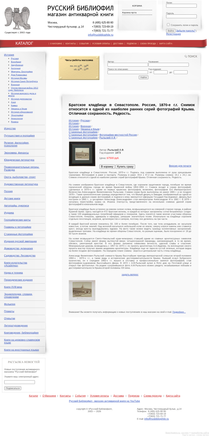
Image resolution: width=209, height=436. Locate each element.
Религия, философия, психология (16, 144)
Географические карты (17, 220)
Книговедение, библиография (21, 332)
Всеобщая (16, 62)
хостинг (185, 433)
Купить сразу (125, 166)
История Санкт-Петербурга (24, 81)
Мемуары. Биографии (22, 71)
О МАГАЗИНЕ (56, 44)
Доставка (118, 395)
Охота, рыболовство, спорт (20, 177)
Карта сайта (173, 395)
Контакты (65, 395)
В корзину (107, 166)
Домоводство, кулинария (18, 248)
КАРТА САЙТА (165, 44)
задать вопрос (130, 274)
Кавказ (14, 105)
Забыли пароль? (186, 30)
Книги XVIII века (13, 287)
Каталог (33, 395)
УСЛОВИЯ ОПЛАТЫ (101, 44)
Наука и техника (13, 272)
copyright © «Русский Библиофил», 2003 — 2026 (94, 410)
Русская (15, 58)
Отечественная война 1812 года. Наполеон (23, 89)
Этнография (17, 115)
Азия (13, 102)
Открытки (9, 318)
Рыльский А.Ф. (107, 137)
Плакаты (9, 311)
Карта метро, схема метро (195, 435)
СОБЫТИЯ (84, 44)
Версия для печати (180, 165)
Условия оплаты (99, 395)
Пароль (170, 13)
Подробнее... (179, 312)
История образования (22, 112)
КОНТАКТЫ (71, 44)
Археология (17, 118)
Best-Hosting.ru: (173, 433)
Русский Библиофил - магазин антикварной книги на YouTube (104, 401)
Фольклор (9, 304)
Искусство (10, 128)
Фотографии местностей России (118, 134)
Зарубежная (17, 65)
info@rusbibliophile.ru (100, 34)
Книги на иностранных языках (21, 349)
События (80, 395)
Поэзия (8, 191)
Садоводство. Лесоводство (20, 255)
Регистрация (173, 34)
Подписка (133, 395)
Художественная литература (21, 184)
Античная (15, 68)
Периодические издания (18, 279)
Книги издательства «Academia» (15, 264)
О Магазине (49, 395)
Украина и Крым (19, 109)
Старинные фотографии (18, 234)
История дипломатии (21, 99)
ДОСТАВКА (118, 44)
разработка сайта (200, 433)
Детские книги (12, 198)
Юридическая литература (19, 160)
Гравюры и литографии (17, 227)
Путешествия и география (19, 135)
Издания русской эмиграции (20, 241)
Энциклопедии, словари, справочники (18, 295)
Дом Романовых (19, 75)
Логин (169, 2)
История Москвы (19, 78)
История (9, 54)
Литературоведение (16, 325)
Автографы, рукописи (16, 205)
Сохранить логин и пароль (184, 25)
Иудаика (9, 212)
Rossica (14, 122)
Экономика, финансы (16, 152)
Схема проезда (153, 395)
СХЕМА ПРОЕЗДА (148, 44)
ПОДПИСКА (132, 44)
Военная (15, 84)
